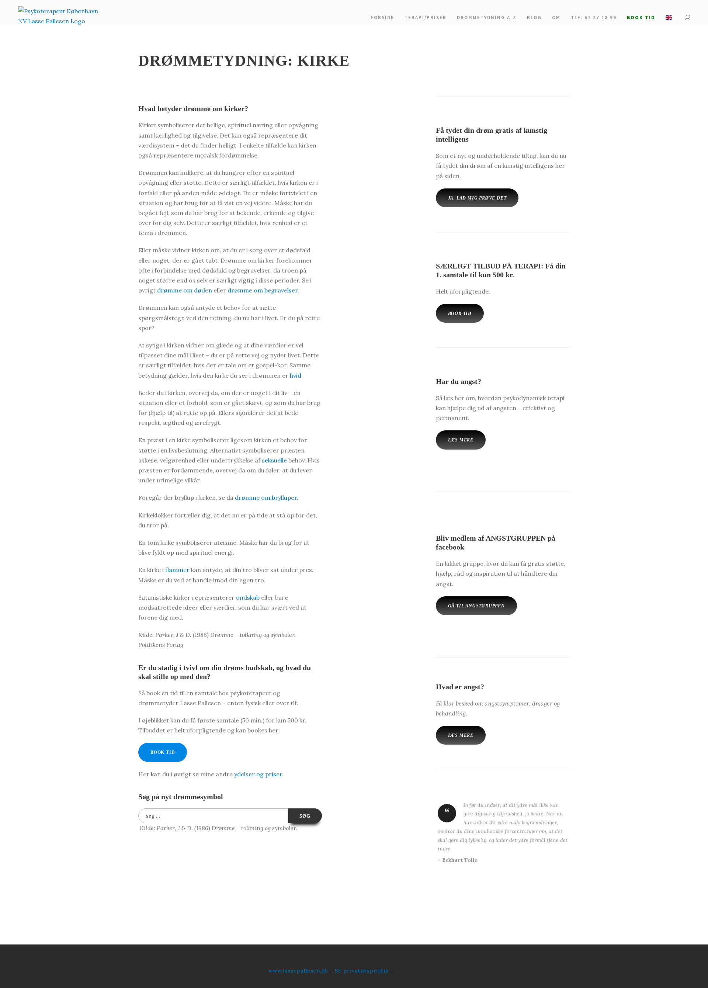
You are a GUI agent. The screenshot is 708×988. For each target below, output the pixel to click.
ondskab (248, 597)
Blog (534, 17)
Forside (382, 17)
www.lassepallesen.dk (298, 970)
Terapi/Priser (426, 17)
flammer (177, 569)
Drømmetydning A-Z (487, 17)
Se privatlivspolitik (362, 970)
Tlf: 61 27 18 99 (594, 17)
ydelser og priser (258, 774)
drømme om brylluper (266, 497)
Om (556, 17)
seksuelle (274, 460)
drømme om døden (184, 290)
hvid (295, 375)
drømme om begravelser (263, 290)
